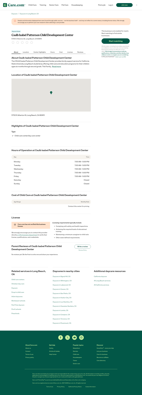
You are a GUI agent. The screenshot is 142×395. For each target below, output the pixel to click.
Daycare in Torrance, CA (61, 319)
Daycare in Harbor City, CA (62, 298)
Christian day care (17, 284)
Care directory (101, 360)
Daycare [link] (14, 14)
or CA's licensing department (27, 235)
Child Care (32, 5)
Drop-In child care (17, 292)
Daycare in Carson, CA (60, 289)
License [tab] (70, 52)
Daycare (14, 288)
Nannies (75, 351)
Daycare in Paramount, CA (62, 323)
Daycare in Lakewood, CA (62, 285)
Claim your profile (120, 56)
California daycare (100, 276)
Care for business (102, 354)
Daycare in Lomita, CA (60, 310)
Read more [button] (56, 66)
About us (28, 348)
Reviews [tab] (80, 52)
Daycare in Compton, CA (61, 315)
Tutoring (43, 5)
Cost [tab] (61, 52)
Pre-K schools (16, 309)
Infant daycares (17, 296)
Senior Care (53, 5)
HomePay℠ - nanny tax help (105, 348)
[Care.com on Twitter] (67, 337)
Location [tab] (26, 52)
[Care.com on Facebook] (60, 337)
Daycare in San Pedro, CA (62, 293)
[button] (111, 5)
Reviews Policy (83, 250)
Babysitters (76, 348)
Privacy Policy (61, 386)
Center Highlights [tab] (40, 52)
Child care (76, 354)
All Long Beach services (102, 281)
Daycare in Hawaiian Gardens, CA (64, 306)
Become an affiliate (102, 357)
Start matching (115, 41)
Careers (27, 351)
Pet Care (65, 5)
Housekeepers (77, 357)
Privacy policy (29, 357)
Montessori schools (18, 301)
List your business (102, 351)
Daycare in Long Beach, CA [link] (29, 14)
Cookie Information (90, 386)
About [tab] (16, 52)
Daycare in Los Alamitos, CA (62, 302)
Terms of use (29, 354)
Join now (124, 5)
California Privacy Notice (75, 386)
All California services (101, 285)
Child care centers (17, 279)
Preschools (15, 313)
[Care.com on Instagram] (81, 337)
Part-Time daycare (17, 305)
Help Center (53, 354)
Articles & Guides (54, 351)
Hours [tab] (52, 52)
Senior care (76, 363)
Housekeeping (77, 5)
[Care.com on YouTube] (74, 337)
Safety (51, 348)
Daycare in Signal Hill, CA (61, 276)
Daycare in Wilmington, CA (62, 281)
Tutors (75, 360)
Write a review (82, 246)
